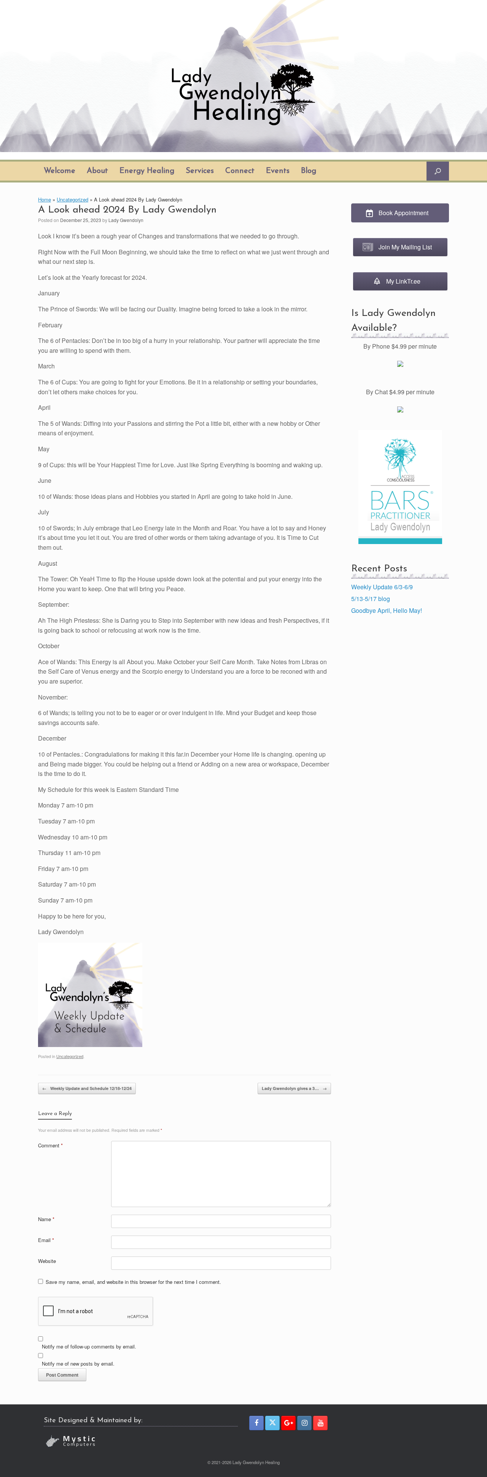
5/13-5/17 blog (370, 598)
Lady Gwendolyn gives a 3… (294, 1088)
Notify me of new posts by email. (78, 1363)
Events (278, 171)
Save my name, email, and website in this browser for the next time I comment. (133, 1281)
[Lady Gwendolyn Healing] (243, 76)
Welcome (59, 171)
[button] (438, 171)
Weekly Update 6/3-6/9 (382, 586)
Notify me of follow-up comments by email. (89, 1346)
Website (47, 1260)
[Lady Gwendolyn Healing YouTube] (320, 1423)
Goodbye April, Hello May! (386, 610)
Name (46, 1219)
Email (46, 1240)
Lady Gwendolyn (125, 220)
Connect (240, 171)
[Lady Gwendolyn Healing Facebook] (256, 1423)
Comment (50, 1145)
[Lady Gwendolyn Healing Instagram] (304, 1423)
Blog (308, 171)
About (97, 171)
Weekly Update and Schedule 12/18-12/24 (87, 1088)
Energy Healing (146, 171)
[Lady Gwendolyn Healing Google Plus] (288, 1423)
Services (200, 171)
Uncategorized (72, 199)
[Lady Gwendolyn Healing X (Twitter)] (272, 1423)
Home (44, 199)
